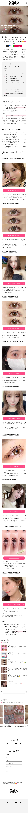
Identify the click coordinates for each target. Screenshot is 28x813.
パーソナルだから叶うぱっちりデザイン (14, 76)
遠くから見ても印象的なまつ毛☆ (12, 78)
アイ (7, 757)
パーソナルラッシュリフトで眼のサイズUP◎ (15, 82)
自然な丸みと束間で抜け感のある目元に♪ (15, 93)
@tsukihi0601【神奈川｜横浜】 (14, 558)
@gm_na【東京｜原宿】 (14, 511)
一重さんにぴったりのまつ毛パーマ (11, 66)
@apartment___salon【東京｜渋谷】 (14, 373)
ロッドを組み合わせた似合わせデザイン (14, 85)
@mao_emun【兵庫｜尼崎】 (14, 466)
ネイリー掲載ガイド (10, 769)
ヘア (7, 760)
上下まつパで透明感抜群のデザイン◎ (13, 87)
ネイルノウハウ (9, 763)
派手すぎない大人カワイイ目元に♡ (13, 89)
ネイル (7, 754)
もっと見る (14, 691)
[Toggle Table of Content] (16, 64)
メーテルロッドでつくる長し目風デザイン (14, 91)
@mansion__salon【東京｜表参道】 (14, 283)
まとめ (5, 95)
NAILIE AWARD (9, 774)
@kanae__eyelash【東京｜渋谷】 (14, 190)
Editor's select (9, 766)
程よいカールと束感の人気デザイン (13, 80)
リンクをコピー (18, 46)
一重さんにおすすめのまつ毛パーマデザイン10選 (14, 70)
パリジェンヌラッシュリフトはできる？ (12, 68)
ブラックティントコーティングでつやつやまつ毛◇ (15, 74)
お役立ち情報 (9, 772)
